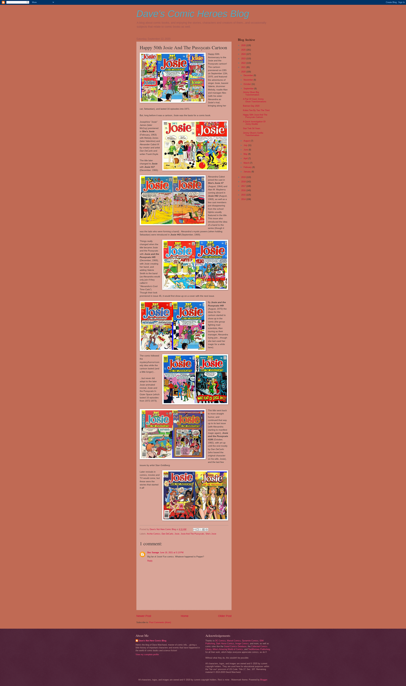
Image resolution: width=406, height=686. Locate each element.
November (249, 80)
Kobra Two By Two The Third (256, 110)
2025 (243, 50)
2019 (243, 177)
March (247, 163)
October (248, 84)
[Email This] (194, 529)
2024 (243, 54)
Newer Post (143, 616)
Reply (150, 561)
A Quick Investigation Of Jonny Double (254, 122)
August (247, 141)
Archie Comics (153, 534)
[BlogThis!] (197, 529)
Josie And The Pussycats (192, 534)
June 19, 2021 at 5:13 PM (171, 552)
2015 (243, 195)
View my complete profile (147, 654)
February (248, 167)
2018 (243, 181)
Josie (176, 534)
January (248, 171)
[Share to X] (200, 529)
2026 (243, 45)
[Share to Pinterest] (206, 529)
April (246, 158)
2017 (243, 186)
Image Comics (242, 643)
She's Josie (211, 534)
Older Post (225, 616)
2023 (243, 58)
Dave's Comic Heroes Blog (192, 13)
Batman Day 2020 (251, 106)
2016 (243, 190)
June (246, 150)
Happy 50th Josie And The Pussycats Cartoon (255, 116)
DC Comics (220, 640)
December (249, 75)
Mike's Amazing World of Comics (228, 649)
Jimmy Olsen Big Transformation (251, 93)
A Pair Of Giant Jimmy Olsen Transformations (254, 100)
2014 (243, 199)
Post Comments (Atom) (160, 622)
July (246, 145)
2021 (243, 67)
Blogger (263, 680)
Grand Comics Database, (235, 646)
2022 (243, 63)
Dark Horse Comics (225, 643)
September (249, 88)
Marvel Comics (234, 640)
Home (184, 616)
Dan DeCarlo (167, 534)
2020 (243, 72)
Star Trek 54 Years (251, 128)
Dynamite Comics (250, 640)
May (246, 154)
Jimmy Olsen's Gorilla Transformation (253, 134)
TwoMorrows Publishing (259, 649)
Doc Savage (153, 552)
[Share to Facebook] (203, 529)
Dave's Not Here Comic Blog (152, 640)
